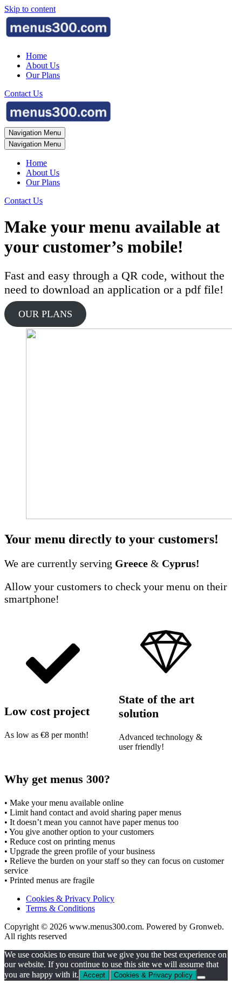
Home (36, 55)
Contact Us (23, 93)
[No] (201, 977)
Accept (94, 975)
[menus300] (58, 37)
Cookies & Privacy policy (153, 975)
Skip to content (30, 8)
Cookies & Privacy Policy (70, 898)
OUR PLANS (45, 314)
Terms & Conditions (60, 908)
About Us (42, 65)
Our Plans (43, 75)
